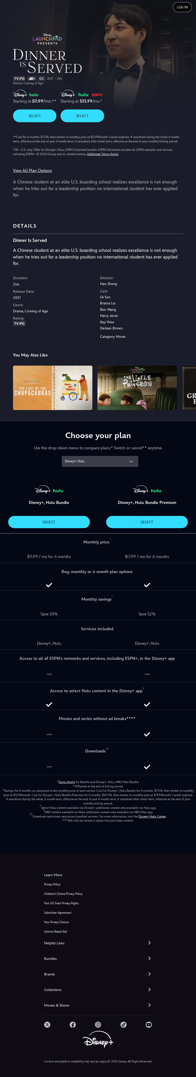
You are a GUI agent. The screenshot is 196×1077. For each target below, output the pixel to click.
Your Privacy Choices (56, 922)
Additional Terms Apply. (103, 154)
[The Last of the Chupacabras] (52, 388)
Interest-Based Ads (55, 931)
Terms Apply (66, 782)
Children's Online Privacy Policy (63, 894)
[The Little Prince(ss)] (137, 388)
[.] (47, 1025)
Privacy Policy (52, 884)
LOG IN (182, 7)
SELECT (35, 116)
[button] (98, 943)
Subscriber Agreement (57, 912)
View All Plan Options (32, 170)
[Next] (187, 387)
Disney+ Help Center (152, 816)
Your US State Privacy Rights (61, 903)
